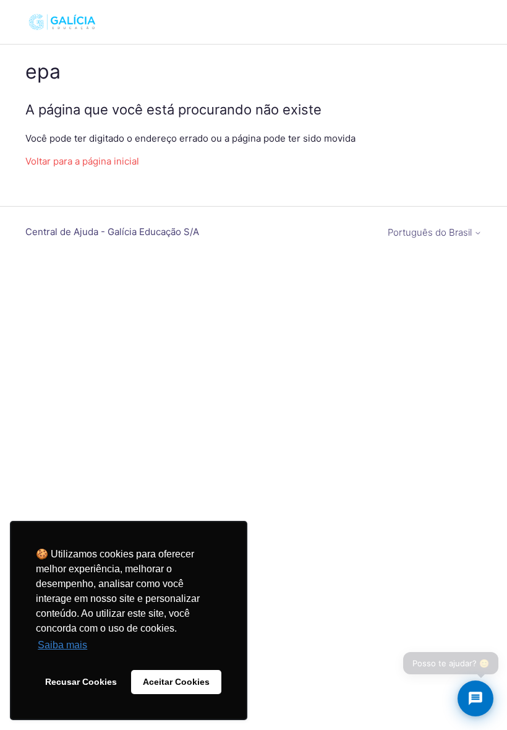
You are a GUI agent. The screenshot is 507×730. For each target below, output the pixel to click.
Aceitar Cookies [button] (176, 682)
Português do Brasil (431, 232)
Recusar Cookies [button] (81, 682)
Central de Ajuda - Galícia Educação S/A (112, 232)
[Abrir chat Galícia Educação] (475, 698)
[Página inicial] (62, 22)
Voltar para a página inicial (82, 161)
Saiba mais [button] (62, 645)
